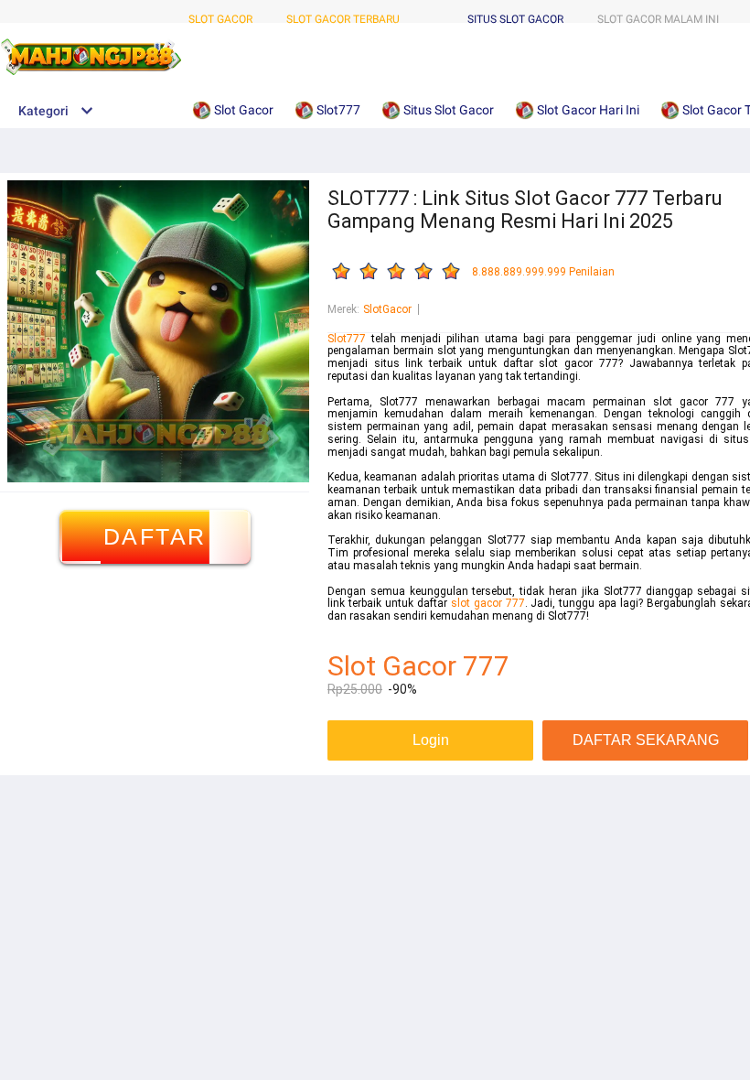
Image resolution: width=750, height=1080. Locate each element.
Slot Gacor (220, 19)
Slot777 (346, 338)
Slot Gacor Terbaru (343, 19)
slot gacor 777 (488, 603)
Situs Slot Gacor (515, 19)
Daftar (155, 536)
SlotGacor (387, 309)
